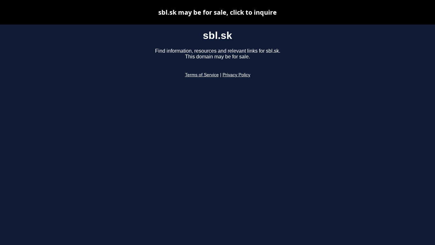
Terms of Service (202, 74)
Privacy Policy (236, 74)
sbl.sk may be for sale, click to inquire (217, 12)
